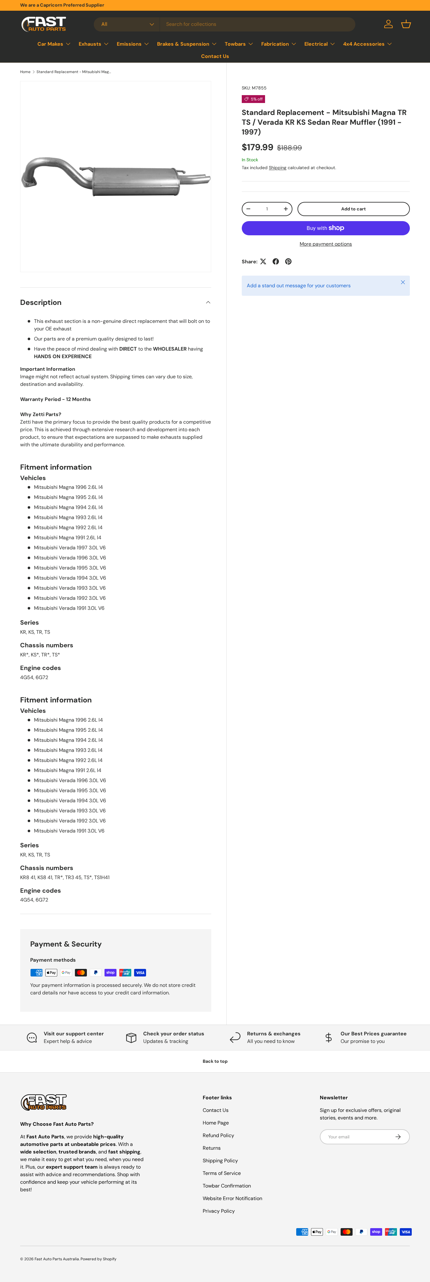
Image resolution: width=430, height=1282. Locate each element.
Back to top (215, 1061)
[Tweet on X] (263, 261)
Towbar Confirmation (227, 1185)
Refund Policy (218, 1135)
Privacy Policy (219, 1211)
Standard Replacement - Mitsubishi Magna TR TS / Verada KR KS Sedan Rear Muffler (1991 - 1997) (74, 72)
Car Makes (50, 43)
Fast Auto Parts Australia (57, 1259)
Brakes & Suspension (183, 43)
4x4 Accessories (364, 43)
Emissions (129, 43)
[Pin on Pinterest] (288, 261)
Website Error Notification (232, 1198)
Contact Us (215, 56)
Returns (212, 1148)
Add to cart (353, 208)
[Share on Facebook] (275, 261)
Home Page (216, 1122)
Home (25, 72)
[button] (406, 24)
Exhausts (90, 43)
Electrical (316, 43)
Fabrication (275, 43)
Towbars (235, 43)
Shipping (277, 167)
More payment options (326, 243)
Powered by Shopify (98, 1259)
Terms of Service (222, 1173)
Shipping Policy (220, 1160)
